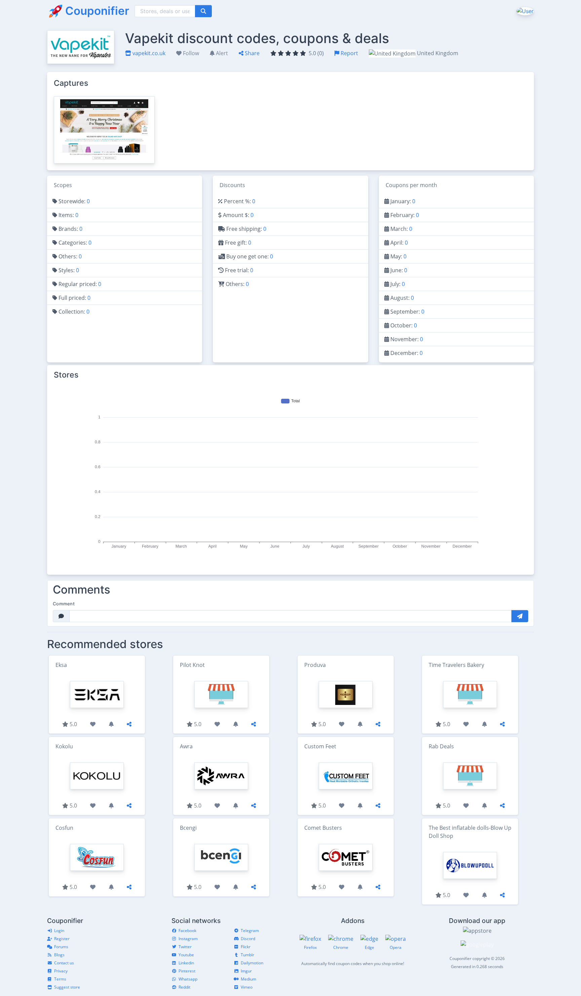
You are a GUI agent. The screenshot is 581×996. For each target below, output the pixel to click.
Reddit (184, 987)
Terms (60, 979)
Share (251, 53)
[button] (524, 10)
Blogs (59, 955)
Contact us (64, 963)
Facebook (187, 930)
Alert (221, 53)
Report (348, 53)
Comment (64, 603)
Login (59, 930)
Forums (61, 947)
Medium (248, 979)
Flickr (245, 947)
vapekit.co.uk (148, 53)
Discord (248, 938)
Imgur (246, 971)
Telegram (250, 930)
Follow (190, 53)
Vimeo (247, 987)
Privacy (61, 971)
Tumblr (247, 955)
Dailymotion (252, 963)
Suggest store (67, 987)
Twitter (185, 947)
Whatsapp (188, 979)
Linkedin (186, 963)
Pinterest (187, 971)
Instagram (188, 938)
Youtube (186, 955)
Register (62, 938)
